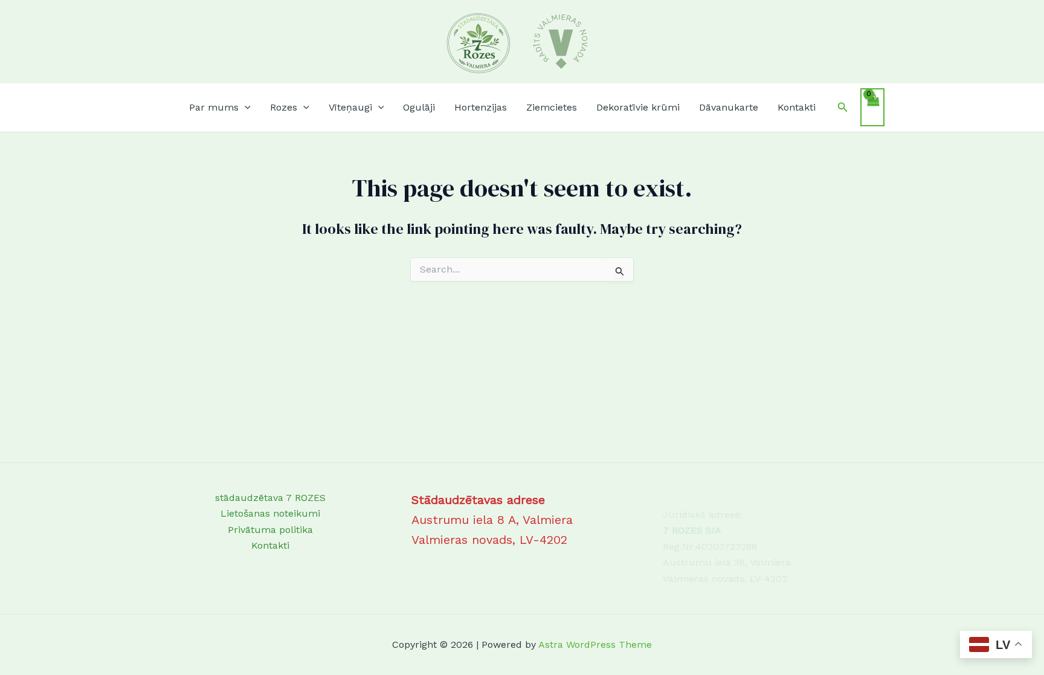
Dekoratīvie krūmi (638, 107)
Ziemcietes (551, 107)
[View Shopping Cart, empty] (872, 107)
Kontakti (797, 107)
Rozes (283, 107)
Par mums (214, 107)
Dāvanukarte (728, 107)
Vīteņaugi (350, 107)
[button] (245, 107)
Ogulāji (419, 107)
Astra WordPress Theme (595, 644)
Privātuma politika (270, 529)
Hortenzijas (480, 107)
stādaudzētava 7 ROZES (270, 497)
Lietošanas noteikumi (270, 513)
